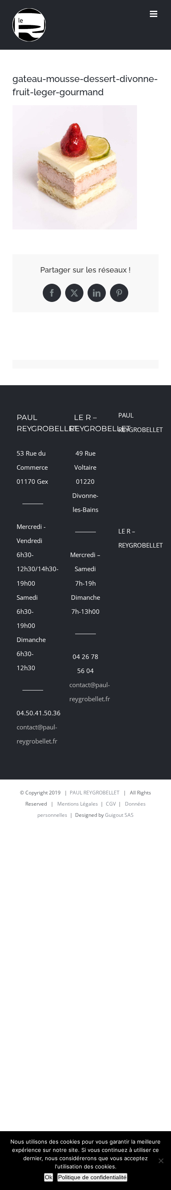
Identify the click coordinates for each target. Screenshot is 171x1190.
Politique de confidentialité (92, 1177)
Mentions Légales (77, 803)
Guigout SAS (119, 814)
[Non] (160, 1160)
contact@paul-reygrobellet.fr (33, 734)
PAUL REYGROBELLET (95, 792)
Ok (48, 1177)
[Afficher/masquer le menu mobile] (154, 14)
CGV (111, 803)
